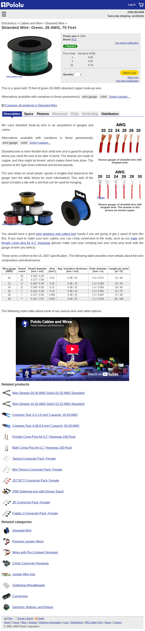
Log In (132, 4)
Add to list (133, 77)
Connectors (20, 596)
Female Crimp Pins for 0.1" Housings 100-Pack (44, 436)
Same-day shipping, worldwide (126, 16)
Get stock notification (127, 43)
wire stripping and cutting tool (56, 233)
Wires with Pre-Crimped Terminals (35, 552)
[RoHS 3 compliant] (70, 46)
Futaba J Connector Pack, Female (35, 513)
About (108, 622)
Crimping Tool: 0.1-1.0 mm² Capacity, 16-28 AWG (45, 414)
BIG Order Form (94, 622)
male (134, 238)
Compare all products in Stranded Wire (31, 105)
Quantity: (68, 74)
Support (33, 622)
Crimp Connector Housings (30, 563)
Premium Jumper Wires (28, 541)
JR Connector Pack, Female (31, 502)
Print (9, 618)
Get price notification (127, 80)
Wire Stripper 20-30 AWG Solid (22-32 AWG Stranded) (48, 393)
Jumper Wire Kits (23, 574)
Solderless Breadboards (28, 585)
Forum (15, 622)
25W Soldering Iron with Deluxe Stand (37, 491)
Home (7, 622)
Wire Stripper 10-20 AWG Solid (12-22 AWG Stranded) (48, 404)
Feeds (40, 618)
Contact (117, 622)
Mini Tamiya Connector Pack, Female (37, 469)
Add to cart (129, 72)
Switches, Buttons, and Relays (32, 607)
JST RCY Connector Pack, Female (35, 480)
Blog (24, 622)
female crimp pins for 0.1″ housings (26, 243)
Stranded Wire (55, 23)
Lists (66, 622)
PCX (74, 39)
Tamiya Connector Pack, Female (34, 458)
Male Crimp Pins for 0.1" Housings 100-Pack (42, 447)
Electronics (9, 23)
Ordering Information (50, 622)
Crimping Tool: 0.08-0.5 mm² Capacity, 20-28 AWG (45, 425)
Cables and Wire (31, 23)
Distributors (77, 622)
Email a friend (25, 618)
